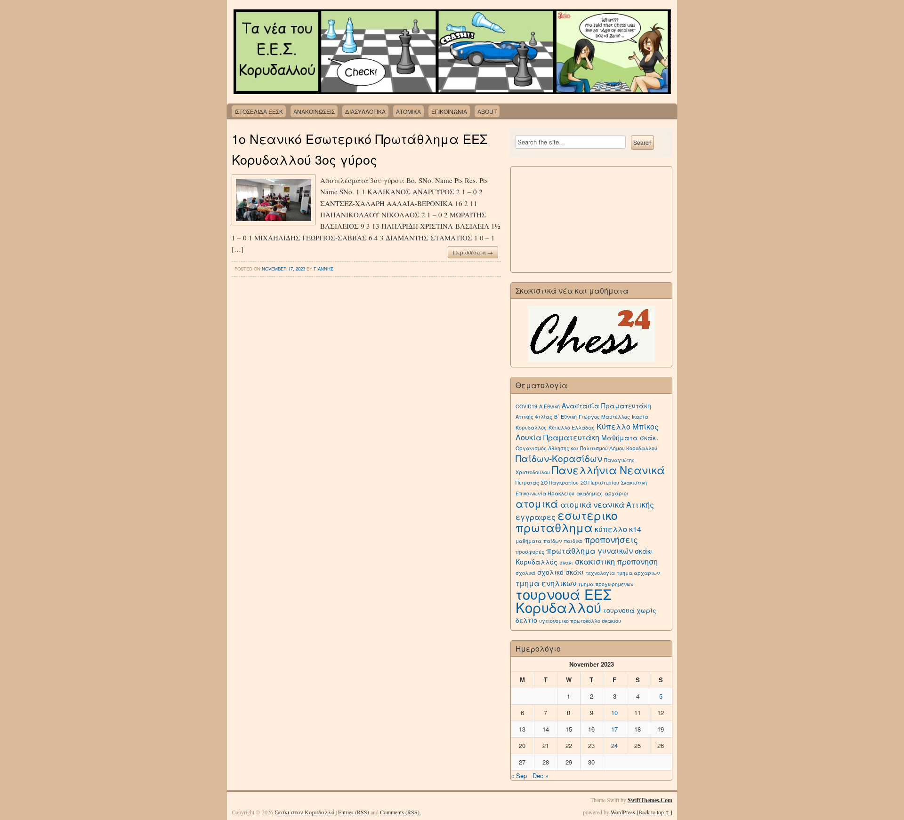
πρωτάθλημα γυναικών (589, 550)
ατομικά (537, 503)
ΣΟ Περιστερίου (600, 482)
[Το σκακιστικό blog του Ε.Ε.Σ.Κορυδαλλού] (452, 51)
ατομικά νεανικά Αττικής (607, 504)
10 (614, 712)
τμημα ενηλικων (546, 583)
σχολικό (525, 572)
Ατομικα (408, 111)
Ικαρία (640, 416)
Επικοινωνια (449, 111)
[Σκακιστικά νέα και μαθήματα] (591, 334)
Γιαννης (323, 268)
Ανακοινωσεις (314, 111)
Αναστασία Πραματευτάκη (606, 405)
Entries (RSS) (353, 812)
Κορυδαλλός (531, 427)
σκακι (566, 562)
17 (614, 728)
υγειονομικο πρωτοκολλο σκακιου (580, 620)
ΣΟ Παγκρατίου (560, 482)
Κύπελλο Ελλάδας (572, 427)
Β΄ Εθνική (565, 416)
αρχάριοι (617, 493)
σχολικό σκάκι (560, 572)
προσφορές (530, 551)
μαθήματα (528, 540)
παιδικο (573, 540)
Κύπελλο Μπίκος (628, 426)
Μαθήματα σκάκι (629, 437)
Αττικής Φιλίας (534, 416)
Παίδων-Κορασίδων (559, 458)
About (487, 111)
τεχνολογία (600, 572)
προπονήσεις (611, 539)
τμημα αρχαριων (638, 572)
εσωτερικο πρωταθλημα (567, 521)
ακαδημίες (589, 493)
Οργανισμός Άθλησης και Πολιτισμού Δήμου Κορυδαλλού (586, 448)
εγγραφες (536, 516)
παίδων (552, 540)
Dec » (541, 775)
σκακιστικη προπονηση (616, 561)
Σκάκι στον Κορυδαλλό (305, 812)
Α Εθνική (549, 406)
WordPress (623, 812)
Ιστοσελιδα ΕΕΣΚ (258, 111)
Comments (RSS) (400, 812)
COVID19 (526, 406)
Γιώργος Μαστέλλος (604, 416)
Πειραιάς (527, 482)
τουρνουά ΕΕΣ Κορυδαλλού (564, 600)
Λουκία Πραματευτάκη (557, 437)
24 (614, 745)
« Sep (519, 775)
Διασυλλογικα (365, 111)
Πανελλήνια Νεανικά (608, 469)
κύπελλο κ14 (618, 529)
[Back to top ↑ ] (654, 812)
